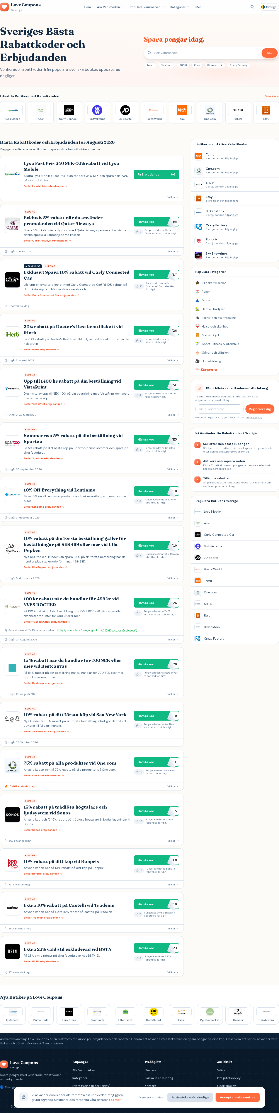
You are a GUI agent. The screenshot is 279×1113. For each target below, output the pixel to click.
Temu (150, 65)
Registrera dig (260, 409)
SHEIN (183, 65)
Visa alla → (272, 96)
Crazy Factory (239, 65)
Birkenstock (214, 65)
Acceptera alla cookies (237, 1097)
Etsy (197, 65)
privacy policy (253, 417)
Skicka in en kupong (159, 1078)
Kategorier (177, 7)
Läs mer (115, 1100)
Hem (87, 7)
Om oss (150, 1070)
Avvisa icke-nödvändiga (190, 1097)
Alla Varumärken (108, 7)
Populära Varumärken (145, 7)
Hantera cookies (151, 1097)
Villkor (221, 1070)
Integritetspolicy (229, 1078)
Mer (198, 7)
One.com (166, 65)
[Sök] (252, 7)
